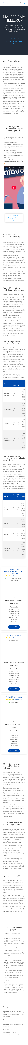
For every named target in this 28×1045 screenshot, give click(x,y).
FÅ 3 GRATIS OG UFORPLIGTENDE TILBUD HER (14, 41)
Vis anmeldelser (14, 627)
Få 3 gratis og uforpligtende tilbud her (14, 217)
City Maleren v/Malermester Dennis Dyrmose (14, 571)
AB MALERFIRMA (14, 635)
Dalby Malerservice (14, 697)
